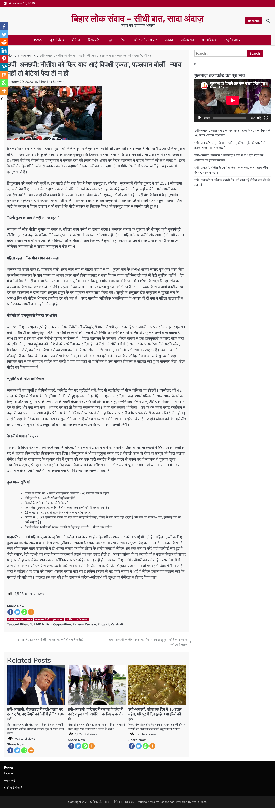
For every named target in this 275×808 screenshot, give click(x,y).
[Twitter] (17, 612)
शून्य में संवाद (57, 40)
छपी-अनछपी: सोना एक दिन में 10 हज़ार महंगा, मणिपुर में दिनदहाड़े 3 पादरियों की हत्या (154, 714)
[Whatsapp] (24, 612)
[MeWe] (4, 67)
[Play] (200, 118)
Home (37, 40)
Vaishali (117, 624)
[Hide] (1, 98)
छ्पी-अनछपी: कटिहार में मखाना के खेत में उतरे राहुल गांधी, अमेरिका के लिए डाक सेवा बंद (96, 714)
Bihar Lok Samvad (51, 82)
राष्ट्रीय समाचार (233, 40)
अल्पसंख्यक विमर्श (42, 619)
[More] (31, 612)
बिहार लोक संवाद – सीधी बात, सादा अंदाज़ (138, 18)
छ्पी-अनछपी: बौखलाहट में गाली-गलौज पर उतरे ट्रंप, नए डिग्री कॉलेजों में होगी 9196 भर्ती (35, 714)
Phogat (103, 624)
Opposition (62, 624)
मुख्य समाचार (57, 619)
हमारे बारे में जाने (13, 788)
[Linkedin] (4, 50)
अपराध (169, 40)
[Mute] (259, 118)
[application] (232, 100)
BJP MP (35, 624)
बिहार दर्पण (94, 40)
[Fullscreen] (266, 118)
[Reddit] (4, 42)
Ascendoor (167, 802)
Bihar (24, 624)
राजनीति (69, 619)
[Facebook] (10, 612)
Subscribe (253, 21)
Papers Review (84, 624)
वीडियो (76, 40)
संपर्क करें (9, 780)
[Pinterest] (4, 59)
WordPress (199, 802)
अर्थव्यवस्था (187, 40)
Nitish (47, 624)
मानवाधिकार (209, 40)
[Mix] (4, 75)
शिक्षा (123, 40)
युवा (110, 40)
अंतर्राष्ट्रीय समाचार (145, 40)
